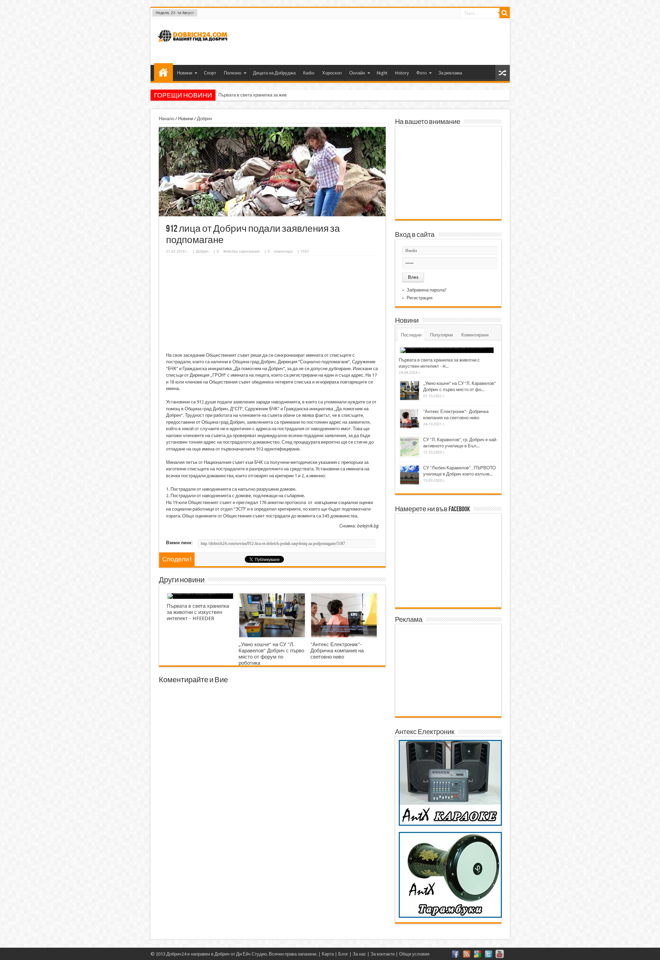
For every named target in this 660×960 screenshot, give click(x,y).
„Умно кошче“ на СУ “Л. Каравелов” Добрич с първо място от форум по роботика (271, 653)
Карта (328, 954)
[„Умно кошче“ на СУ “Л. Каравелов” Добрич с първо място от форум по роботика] (272, 615)
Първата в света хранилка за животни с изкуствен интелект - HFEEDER (289, 95)
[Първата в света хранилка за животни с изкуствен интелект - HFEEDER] (200, 596)
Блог (343, 954)
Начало (163, 72)
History (402, 73)
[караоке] (450, 824)
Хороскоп (332, 73)
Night (382, 73)
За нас (359, 954)
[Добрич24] (193, 44)
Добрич (204, 118)
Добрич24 (176, 954)
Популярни (441, 335)
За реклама (450, 73)
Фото (421, 73)
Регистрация (419, 297)
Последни (411, 335)
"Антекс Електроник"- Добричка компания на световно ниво (337, 650)
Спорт (210, 73)
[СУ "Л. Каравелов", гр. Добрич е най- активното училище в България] (409, 446)
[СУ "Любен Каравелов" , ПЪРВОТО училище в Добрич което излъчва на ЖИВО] (409, 475)
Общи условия (414, 954)
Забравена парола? (427, 290)
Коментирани (474, 335)
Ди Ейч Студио (251, 954)
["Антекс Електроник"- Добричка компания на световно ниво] (344, 615)
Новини (184, 73)
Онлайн (357, 73)
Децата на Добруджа (274, 73)
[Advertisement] (379, 40)
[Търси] (504, 13)
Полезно (232, 73)
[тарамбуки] (450, 916)
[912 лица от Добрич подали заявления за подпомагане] (272, 214)
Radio (309, 73)
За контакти (383, 954)
